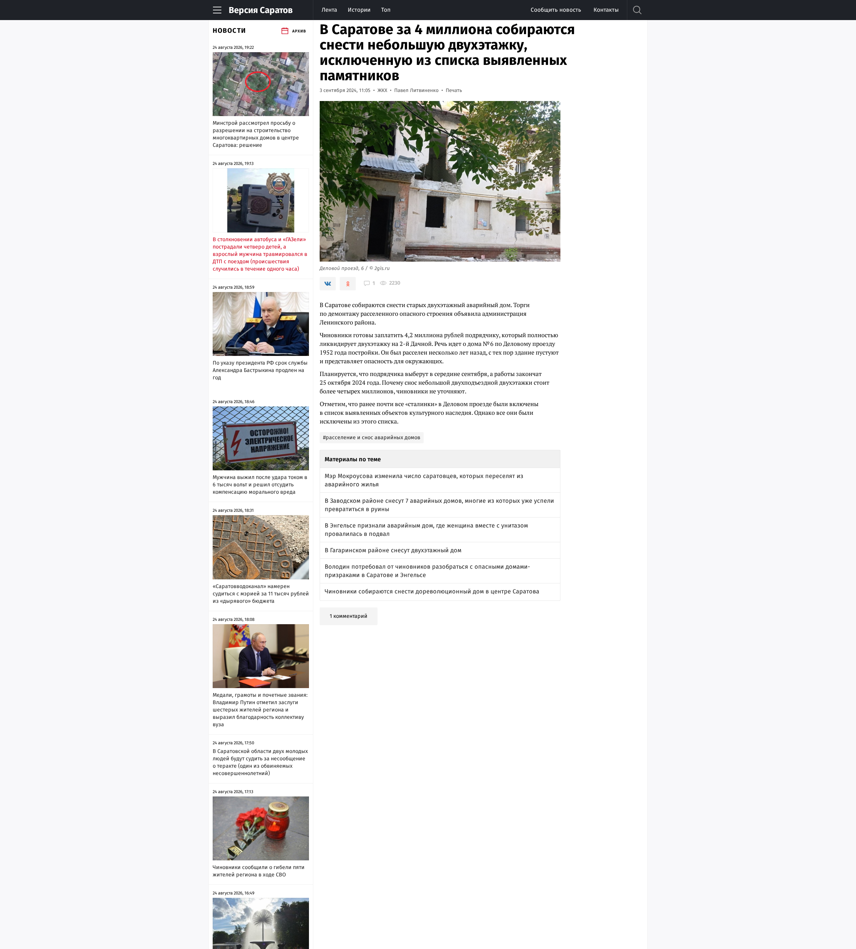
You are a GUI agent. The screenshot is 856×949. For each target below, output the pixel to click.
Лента (329, 9)
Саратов (261, 10)
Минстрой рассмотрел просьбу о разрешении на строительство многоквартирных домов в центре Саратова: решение (256, 134)
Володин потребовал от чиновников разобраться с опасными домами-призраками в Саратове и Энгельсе (427, 571)
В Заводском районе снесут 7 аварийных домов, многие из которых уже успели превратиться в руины (439, 505)
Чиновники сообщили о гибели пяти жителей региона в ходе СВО (259, 871)
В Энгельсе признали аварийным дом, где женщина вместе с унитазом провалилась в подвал (426, 530)
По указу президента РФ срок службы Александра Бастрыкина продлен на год (260, 370)
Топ (386, 9)
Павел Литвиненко (416, 90)
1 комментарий (348, 616)
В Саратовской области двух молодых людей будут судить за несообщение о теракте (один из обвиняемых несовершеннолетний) (260, 762)
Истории (359, 9)
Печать (454, 90)
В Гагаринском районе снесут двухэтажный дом (393, 550)
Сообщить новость (556, 9)
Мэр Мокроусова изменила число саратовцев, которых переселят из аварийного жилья (424, 480)
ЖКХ (382, 90)
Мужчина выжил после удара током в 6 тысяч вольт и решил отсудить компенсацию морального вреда (260, 484)
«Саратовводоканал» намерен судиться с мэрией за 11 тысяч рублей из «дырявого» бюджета (261, 593)
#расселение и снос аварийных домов (371, 437)
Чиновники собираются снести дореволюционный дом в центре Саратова (432, 591)
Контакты (606, 9)
